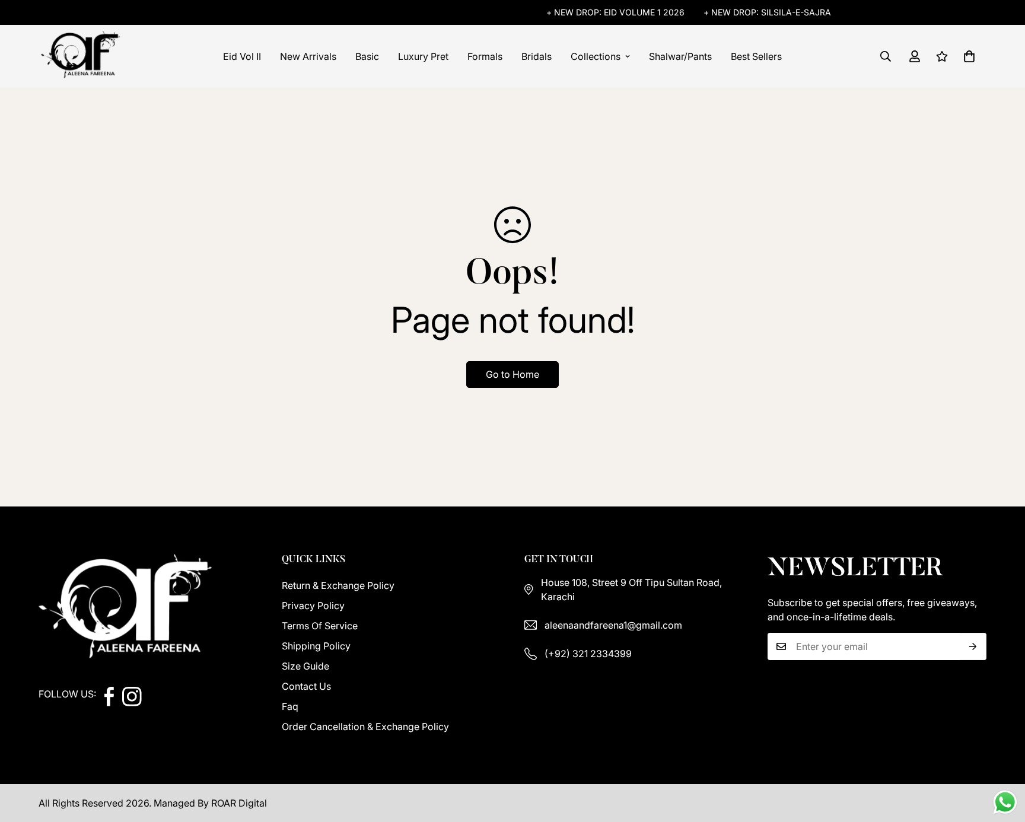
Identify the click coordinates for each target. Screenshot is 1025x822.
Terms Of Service (320, 626)
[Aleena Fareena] (82, 56)
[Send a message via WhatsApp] (1005, 802)
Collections (595, 56)
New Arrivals (308, 56)
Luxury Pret (423, 56)
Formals (484, 56)
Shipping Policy (316, 646)
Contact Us (306, 686)
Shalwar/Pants (680, 56)
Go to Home (512, 374)
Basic (367, 56)
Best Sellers (756, 56)
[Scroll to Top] (1002, 757)
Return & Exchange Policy (338, 585)
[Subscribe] (973, 646)
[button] (969, 56)
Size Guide (305, 666)
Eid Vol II (242, 56)
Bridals (536, 56)
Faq (290, 706)
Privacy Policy (313, 605)
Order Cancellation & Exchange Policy (365, 726)
